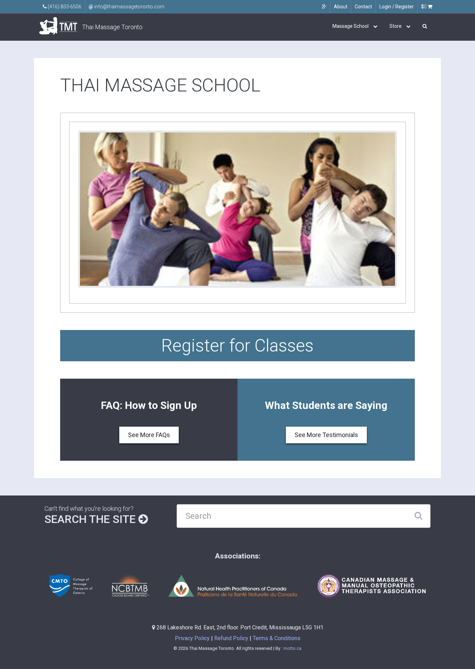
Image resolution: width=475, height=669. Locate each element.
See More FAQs (149, 434)
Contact (363, 6)
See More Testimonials (326, 434)
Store (395, 26)
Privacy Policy (192, 638)
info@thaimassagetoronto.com (126, 6)
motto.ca (292, 648)
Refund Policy (231, 638)
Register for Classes (237, 346)
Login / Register (396, 6)
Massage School (350, 26)
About (340, 6)
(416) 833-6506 (64, 6)
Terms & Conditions (276, 638)
